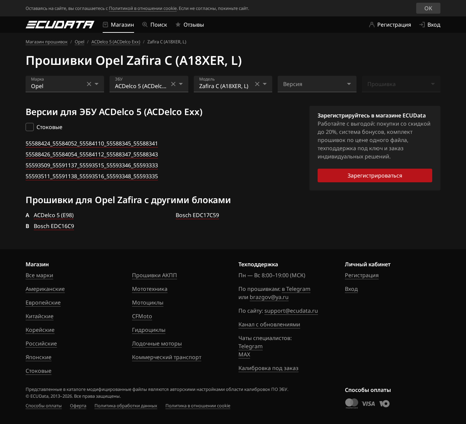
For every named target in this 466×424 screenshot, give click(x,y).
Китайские (40, 316)
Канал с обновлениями (269, 324)
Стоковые (39, 370)
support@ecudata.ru (291, 310)
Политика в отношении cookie (197, 405)
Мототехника (150, 289)
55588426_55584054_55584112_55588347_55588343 (92, 154)
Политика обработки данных (125, 405)
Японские (39, 357)
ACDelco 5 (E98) (54, 215)
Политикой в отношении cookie (143, 8)
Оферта (78, 405)
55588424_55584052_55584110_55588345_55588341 (92, 143)
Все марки (39, 275)
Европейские (43, 302)
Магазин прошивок (47, 42)
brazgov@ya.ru (269, 297)
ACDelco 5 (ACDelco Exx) (115, 42)
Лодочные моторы (157, 343)
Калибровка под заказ (268, 368)
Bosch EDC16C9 (54, 226)
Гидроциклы (148, 330)
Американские (45, 289)
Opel (79, 42)
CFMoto (142, 316)
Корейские (40, 330)
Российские (41, 343)
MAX (244, 354)
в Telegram (296, 289)
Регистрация (362, 275)
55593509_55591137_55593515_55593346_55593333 (92, 165)
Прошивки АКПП (154, 275)
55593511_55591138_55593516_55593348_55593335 (92, 176)
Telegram (250, 346)
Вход (351, 289)
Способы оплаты (44, 405)
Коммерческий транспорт (166, 357)
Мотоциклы (147, 302)
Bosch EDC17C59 (197, 215)
